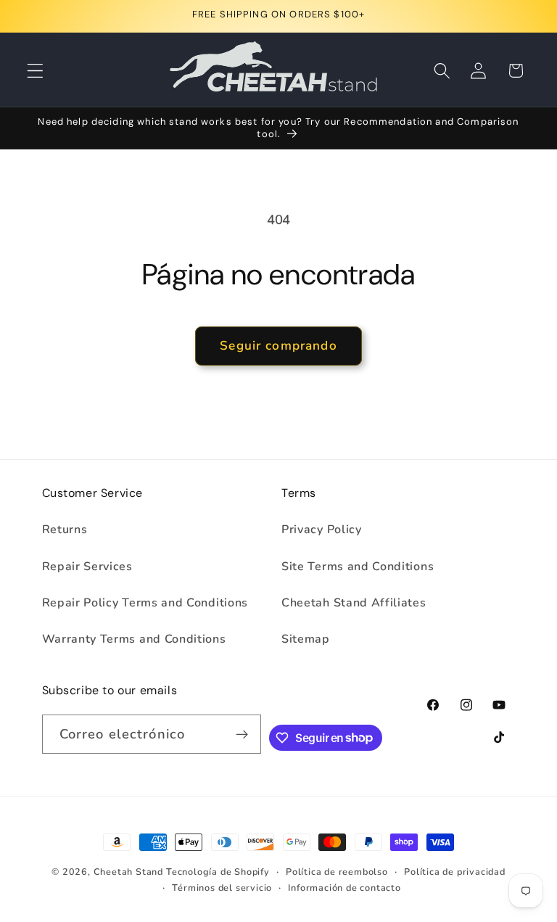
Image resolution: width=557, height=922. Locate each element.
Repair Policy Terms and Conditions (145, 603)
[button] (35, 70)
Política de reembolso (337, 871)
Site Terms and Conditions (357, 567)
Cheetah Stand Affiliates (353, 603)
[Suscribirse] (241, 734)
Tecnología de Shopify (218, 871)
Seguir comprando (278, 345)
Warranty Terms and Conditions (134, 639)
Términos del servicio (222, 887)
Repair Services (87, 567)
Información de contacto (344, 887)
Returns (65, 530)
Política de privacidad (455, 871)
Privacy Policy (321, 530)
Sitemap (305, 639)
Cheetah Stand (130, 871)
